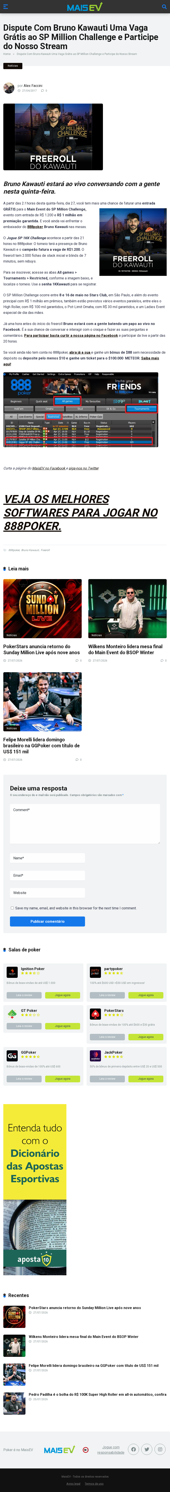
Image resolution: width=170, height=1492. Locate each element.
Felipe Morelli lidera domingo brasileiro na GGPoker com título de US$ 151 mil (41, 745)
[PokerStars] (95, 1018)
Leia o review (24, 995)
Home (7, 54)
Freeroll (45, 550)
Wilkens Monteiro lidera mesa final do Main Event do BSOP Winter (125, 649)
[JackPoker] (95, 1060)
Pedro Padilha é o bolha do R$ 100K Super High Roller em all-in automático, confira (97, 1394)
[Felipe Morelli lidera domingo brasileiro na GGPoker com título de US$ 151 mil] (42, 701)
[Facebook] (133, 1449)
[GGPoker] (12, 1060)
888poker (35, 227)
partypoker (113, 969)
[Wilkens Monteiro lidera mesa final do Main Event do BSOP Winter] (127, 608)
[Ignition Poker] (12, 977)
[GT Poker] (12, 1018)
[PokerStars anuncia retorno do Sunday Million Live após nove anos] (42, 608)
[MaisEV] (85, 6)
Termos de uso (94, 1483)
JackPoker (113, 1052)
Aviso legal (73, 1483)
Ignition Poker (33, 969)
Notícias (13, 65)
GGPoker (28, 1052)
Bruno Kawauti (30, 550)
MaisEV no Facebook (49, 468)
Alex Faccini (33, 86)
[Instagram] (160, 1449)
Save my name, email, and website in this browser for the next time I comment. (76, 908)
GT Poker (29, 1011)
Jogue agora (62, 995)
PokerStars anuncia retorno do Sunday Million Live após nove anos (41, 649)
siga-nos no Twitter (84, 468)
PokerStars (114, 1011)
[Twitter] (146, 1449)
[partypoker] (95, 977)
